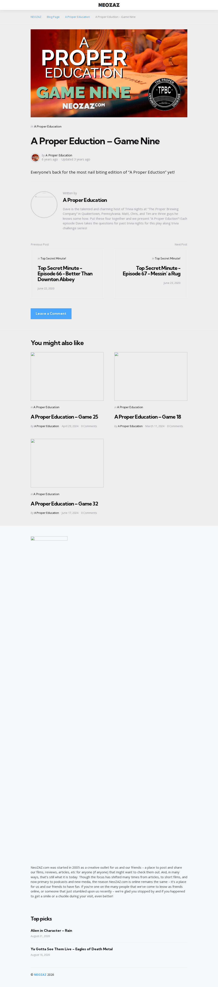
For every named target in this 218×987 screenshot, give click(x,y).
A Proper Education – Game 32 (64, 503)
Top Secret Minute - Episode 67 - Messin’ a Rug (151, 271)
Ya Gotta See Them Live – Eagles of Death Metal (72, 949)
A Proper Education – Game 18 (147, 416)
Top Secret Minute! (53, 258)
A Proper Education (48, 126)
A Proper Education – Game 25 (64, 416)
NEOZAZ (40, 975)
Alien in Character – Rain (51, 930)
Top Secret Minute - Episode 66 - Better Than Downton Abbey (65, 273)
